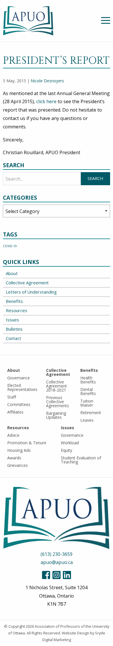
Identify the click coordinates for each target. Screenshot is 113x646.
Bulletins (14, 329)
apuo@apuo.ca (57, 562)
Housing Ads (19, 450)
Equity (66, 450)
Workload (70, 442)
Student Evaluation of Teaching (81, 460)
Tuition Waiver (86, 403)
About (12, 273)
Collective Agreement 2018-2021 (56, 386)
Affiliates (15, 412)
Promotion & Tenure (26, 442)
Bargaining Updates (56, 415)
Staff (11, 397)
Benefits (14, 301)
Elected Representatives (22, 387)
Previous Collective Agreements (57, 401)
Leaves (87, 420)
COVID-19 (10, 246)
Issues (12, 320)
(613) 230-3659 (56, 554)
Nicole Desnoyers (47, 80)
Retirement (90, 412)
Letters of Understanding (31, 292)
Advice (13, 435)
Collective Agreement (27, 282)
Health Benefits (88, 380)
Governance (18, 378)
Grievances (17, 465)
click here (47, 101)
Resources (16, 310)
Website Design (75, 633)
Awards (14, 458)
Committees (18, 404)
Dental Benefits (88, 391)
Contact (13, 338)
